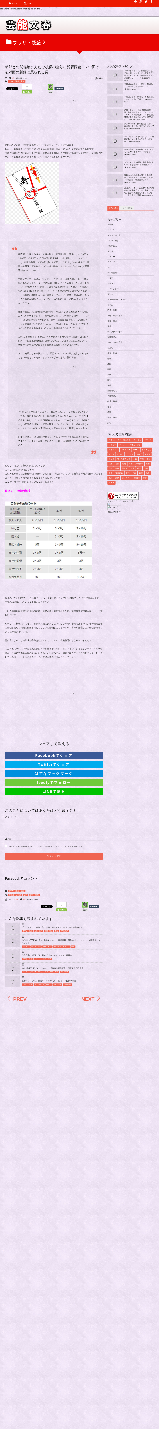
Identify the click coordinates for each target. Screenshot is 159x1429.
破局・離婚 (112, 401)
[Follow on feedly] (135, 1)
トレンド (37, 959)
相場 (31, 895)
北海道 (18, 895)
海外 (109, 385)
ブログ (139, 454)
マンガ (110, 294)
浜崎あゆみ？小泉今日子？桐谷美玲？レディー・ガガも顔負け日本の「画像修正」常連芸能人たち (139, 177)
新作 (127, 473)
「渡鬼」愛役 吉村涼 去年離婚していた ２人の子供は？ (139, 98)
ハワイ (120, 454)
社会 (23, 81)
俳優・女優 (48, 931)
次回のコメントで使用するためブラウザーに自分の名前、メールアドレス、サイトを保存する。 (46, 846)
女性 (110, 468)
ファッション (39, 984)
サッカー (123, 445)
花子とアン (126, 478)
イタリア (112, 445)
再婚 (117, 464)
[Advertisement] (54, 121)
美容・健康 (47, 959)
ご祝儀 (11, 895)
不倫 (135, 459)
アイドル (26, 946)
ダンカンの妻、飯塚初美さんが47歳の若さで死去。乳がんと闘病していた (139, 126)
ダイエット (113, 449)
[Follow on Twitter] (146, 1)
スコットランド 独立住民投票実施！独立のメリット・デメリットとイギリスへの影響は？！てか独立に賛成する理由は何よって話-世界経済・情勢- (139, 115)
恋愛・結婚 (67, 984)
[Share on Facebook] (151, 1)
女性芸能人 (64, 971)
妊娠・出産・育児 (114, 342)
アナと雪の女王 (124, 440)
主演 (148, 459)
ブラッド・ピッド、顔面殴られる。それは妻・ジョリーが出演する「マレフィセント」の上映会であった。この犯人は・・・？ (139, 74)
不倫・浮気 (112, 310)
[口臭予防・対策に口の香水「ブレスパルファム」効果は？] (12, 959)
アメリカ (137, 440)
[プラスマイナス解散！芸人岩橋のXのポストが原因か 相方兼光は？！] (12, 930)
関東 (37, 895)
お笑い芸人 (38, 931)
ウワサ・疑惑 (14, 81)
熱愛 (148, 473)
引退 (132, 468)
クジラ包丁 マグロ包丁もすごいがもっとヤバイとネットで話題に (139, 150)
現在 (110, 478)
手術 (110, 473)
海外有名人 (112, 391)
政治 (109, 364)
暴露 (109, 374)
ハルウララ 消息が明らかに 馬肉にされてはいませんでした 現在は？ (139, 138)
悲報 (56, 931)
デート (136, 449)
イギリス (147, 440)
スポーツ (111, 267)
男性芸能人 (64, 931)
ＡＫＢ (111, 483)
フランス (129, 454)
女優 (148, 464)
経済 (109, 412)
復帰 (146, 468)
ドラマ (45, 971)
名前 (9, 839)
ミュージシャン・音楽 (116, 299)
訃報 (109, 423)
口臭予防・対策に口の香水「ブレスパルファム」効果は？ (48, 955)
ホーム (14, 3)
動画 (124, 464)
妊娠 (117, 468)
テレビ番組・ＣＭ (114, 273)
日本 (25, 895)
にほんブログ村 (113, 512)
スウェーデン (135, 445)
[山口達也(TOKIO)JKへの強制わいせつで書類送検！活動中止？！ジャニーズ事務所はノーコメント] (12, 943)
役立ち (110, 348)
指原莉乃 (119, 473)
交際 (110, 464)
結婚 (117, 478)
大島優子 (139, 464)
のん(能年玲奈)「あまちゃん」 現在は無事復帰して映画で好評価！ (53, 968)
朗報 (109, 380)
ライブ (111, 459)
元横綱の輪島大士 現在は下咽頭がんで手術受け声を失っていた (139, 85)
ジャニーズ (47, 946)
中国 (142, 459)
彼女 (139, 468)
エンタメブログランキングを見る (121, 501)
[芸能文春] (28, 26)
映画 (109, 369)
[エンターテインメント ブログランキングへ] (123, 498)
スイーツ (111, 262)
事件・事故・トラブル (61, 946)
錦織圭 (137, 478)
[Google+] (140, 1)
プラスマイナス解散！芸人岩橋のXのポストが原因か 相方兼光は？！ (53, 927)
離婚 (145, 478)
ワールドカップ (123, 459)
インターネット (113, 235)
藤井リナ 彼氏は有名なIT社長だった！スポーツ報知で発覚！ (50, 981)
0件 (13, 78)
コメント (11, 817)
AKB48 (110, 224)
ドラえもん (146, 449)
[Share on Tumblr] (61, 88)
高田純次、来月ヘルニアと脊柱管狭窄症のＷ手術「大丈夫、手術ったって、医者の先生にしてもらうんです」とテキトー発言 (139, 191)
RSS (29, 3)
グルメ (110, 251)
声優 (109, 326)
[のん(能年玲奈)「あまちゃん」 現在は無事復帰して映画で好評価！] (12, 971)
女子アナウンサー (114, 332)
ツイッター (125, 449)
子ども (125, 468)
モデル (48, 984)
